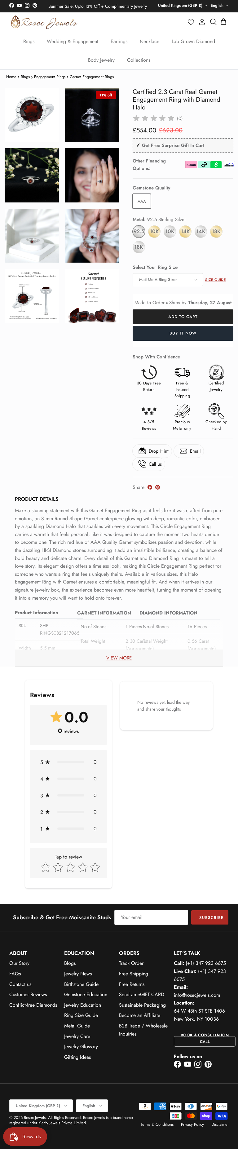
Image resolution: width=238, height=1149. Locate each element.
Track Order (131, 963)
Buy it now (183, 333)
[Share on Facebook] (150, 487)
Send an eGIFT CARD (141, 994)
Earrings (119, 41)
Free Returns (131, 984)
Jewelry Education (82, 1005)
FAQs (15, 973)
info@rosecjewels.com (197, 995)
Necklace (149, 41)
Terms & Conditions (157, 1124)
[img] (154, 118)
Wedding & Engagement (72, 41)
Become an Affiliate (139, 1015)
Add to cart (183, 317)
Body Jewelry (101, 60)
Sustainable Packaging (142, 1005)
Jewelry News (78, 973)
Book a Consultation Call (205, 1038)
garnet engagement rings (92, 77)
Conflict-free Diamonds (33, 1005)
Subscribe (211, 918)
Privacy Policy (192, 1124)
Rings (28, 41)
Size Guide (215, 279)
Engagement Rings (49, 77)
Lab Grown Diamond (193, 41)
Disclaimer (220, 1124)
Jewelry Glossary (81, 1046)
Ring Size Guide (81, 1015)
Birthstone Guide (81, 984)
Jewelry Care (77, 1036)
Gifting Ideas (77, 1057)
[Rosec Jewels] (44, 22)
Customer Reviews (28, 994)
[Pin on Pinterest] (157, 487)
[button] (191, 22)
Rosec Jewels (35, 1117)
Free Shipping (133, 973)
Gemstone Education (85, 994)
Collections (138, 60)
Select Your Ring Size (155, 267)
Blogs (70, 963)
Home (11, 77)
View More (119, 657)
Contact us (20, 984)
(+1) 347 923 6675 (206, 963)
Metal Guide (77, 1025)
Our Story (19, 963)
